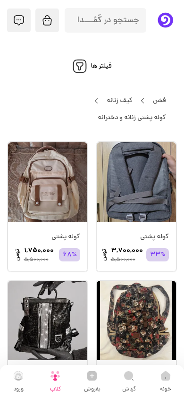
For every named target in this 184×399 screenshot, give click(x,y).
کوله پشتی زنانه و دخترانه (132, 118)
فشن (159, 101)
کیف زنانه (120, 101)
